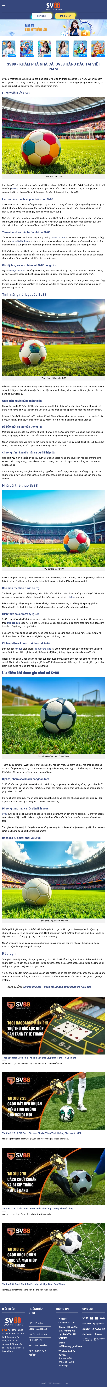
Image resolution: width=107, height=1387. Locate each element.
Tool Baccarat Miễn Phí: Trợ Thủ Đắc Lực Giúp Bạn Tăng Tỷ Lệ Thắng (39, 1057)
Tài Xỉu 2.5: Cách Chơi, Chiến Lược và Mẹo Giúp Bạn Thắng (33, 1284)
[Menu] (3, 6)
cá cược (15, 188)
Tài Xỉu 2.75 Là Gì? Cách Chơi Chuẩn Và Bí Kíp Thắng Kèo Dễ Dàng (37, 1208)
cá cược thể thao (16, 270)
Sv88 (4, 814)
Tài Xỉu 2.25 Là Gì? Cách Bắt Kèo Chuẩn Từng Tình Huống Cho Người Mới (41, 1133)
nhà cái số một (58, 237)
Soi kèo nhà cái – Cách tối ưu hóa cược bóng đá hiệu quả (56, 986)
